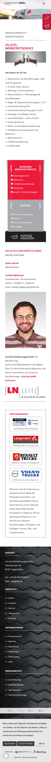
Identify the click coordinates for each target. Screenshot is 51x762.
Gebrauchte (13, 613)
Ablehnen (9, 743)
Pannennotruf (14, 636)
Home (11, 598)
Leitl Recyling (14, 679)
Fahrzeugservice (21, 175)
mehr (41, 743)
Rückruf (17, 218)
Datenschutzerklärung (29, 757)
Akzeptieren (26, 743)
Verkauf (12, 603)
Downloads (13, 646)
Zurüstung (18, 187)
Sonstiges (17, 226)
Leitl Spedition (15, 690)
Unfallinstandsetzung (23, 183)
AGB (10, 661)
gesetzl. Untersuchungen (25, 191)
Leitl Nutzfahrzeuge (17, 695)
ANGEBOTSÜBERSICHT (15, 32)
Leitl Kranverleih (16, 684)
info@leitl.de (17, 581)
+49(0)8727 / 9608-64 (23, 283)
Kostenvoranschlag (22, 222)
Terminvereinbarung (23, 214)
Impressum (13, 651)
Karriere (12, 641)
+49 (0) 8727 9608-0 (19, 577)
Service (11, 608)
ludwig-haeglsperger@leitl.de (25, 287)
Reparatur (18, 179)
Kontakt (12, 618)
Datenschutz (14, 656)
